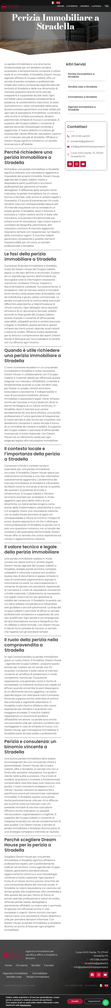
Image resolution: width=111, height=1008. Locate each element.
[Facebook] (70, 164)
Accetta (74, 1001)
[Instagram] (76, 164)
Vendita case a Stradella (82, 86)
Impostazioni (94, 1001)
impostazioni (25, 1005)
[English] (58, 2)
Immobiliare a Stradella (82, 97)
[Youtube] (83, 164)
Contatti (96, 6)
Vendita (84, 6)
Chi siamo (71, 6)
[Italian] (52, 2)
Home (60, 6)
